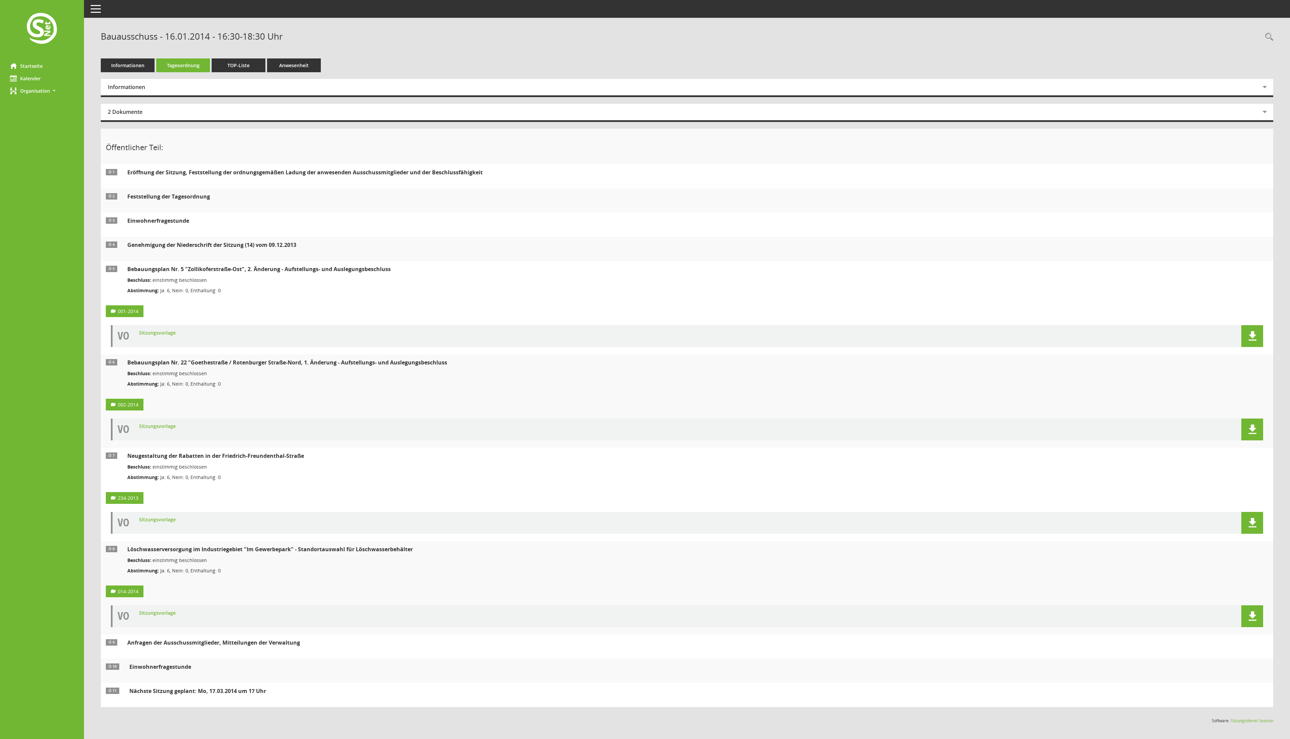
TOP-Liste (238, 65)
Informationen (127, 65)
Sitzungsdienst (1252, 721)
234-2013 (128, 498)
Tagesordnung (183, 65)
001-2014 (128, 311)
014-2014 (128, 591)
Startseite (31, 66)
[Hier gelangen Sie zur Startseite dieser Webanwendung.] (42, 29)
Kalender (30, 78)
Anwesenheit (294, 65)
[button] (42, 91)
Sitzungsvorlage (157, 333)
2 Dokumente (125, 112)
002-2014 (128, 404)
